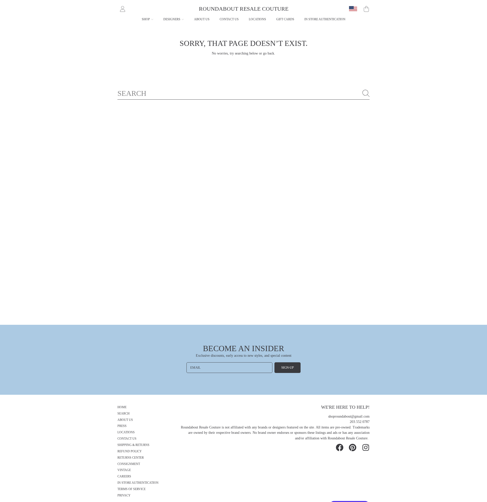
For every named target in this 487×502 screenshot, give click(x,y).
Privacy (124, 495)
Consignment (128, 464)
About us (125, 420)
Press (122, 426)
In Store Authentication (138, 483)
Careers (124, 476)
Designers (172, 19)
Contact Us (126, 438)
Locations (126, 432)
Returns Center (130, 457)
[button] (366, 9)
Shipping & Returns (133, 445)
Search (123, 413)
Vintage (124, 470)
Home (122, 407)
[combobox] (243, 93)
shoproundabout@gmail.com (349, 416)
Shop (146, 19)
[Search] (366, 93)
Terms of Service (131, 489)
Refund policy (129, 451)
